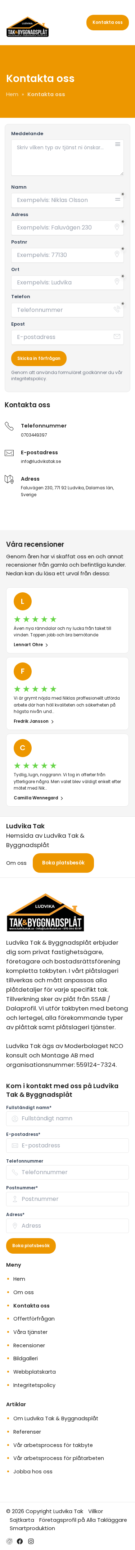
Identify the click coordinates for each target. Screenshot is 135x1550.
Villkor (95, 1511)
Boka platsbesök (63, 862)
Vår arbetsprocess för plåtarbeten (58, 1458)
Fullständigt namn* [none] (28, 1107)
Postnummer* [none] (22, 1187)
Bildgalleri (25, 1358)
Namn (19, 187)
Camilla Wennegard (36, 798)
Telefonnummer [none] (24, 1161)
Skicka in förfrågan (38, 358)
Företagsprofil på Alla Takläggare (83, 1520)
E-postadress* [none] (23, 1134)
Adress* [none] (15, 1214)
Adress (19, 214)
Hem (19, 1279)
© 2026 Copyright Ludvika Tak (44, 1511)
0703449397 (34, 435)
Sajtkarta (22, 1520)
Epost (18, 324)
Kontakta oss (108, 22)
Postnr (19, 242)
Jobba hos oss (33, 1471)
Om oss (16, 863)
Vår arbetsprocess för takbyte (53, 1445)
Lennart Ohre (28, 645)
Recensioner (29, 1345)
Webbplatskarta (34, 1371)
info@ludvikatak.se (41, 461)
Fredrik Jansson (31, 721)
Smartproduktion (32, 1528)
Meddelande (27, 133)
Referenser (27, 1431)
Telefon (20, 296)
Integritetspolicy (34, 1385)
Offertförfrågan (34, 1318)
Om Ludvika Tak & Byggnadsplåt (55, 1418)
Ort (15, 269)
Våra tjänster (30, 1332)
